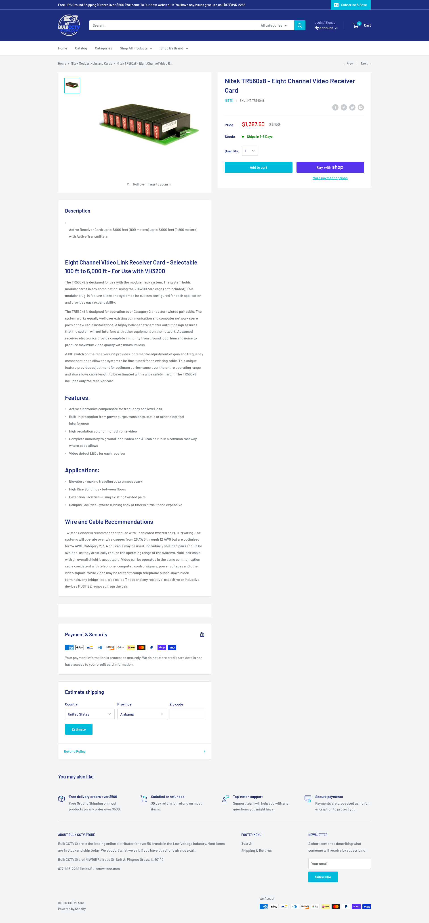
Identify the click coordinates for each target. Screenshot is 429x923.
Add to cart (258, 167)
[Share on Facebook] (335, 107)
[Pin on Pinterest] (344, 107)
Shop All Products (134, 48)
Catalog (81, 48)
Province (124, 704)
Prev (350, 63)
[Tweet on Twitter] (352, 107)
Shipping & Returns (256, 850)
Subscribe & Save (354, 5)
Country (71, 704)
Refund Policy (75, 751)
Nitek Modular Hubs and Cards (91, 63)
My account (324, 27)
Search (246, 843)
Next (364, 63)
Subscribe (323, 877)
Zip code (176, 704)
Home (62, 48)
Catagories (103, 48)
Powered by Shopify (72, 909)
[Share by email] (361, 107)
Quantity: (232, 151)
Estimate (79, 729)
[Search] (299, 25)
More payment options (330, 178)
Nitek (229, 100)
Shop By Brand (171, 48)
